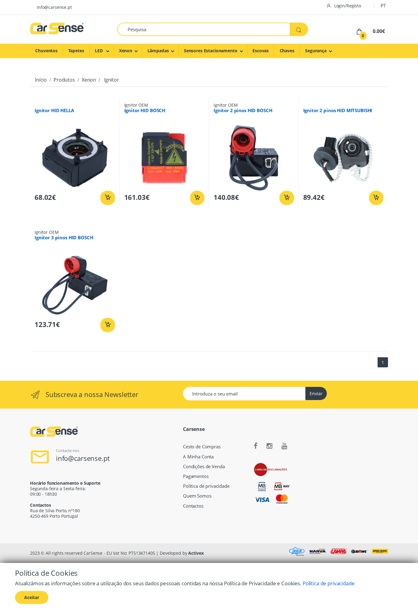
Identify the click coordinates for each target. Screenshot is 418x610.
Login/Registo (347, 6)
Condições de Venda (204, 466)
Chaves (287, 50)
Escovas (260, 50)
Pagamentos (196, 476)
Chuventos (46, 50)
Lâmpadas (158, 50)
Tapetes (76, 50)
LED (99, 50)
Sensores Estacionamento (210, 50)
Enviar (316, 393)
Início (41, 79)
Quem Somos (197, 496)
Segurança (316, 50)
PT (383, 5)
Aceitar (31, 597)
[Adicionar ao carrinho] (107, 198)
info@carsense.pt (54, 7)
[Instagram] (269, 446)
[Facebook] (256, 446)
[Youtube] (284, 446)
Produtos (64, 79)
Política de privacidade (206, 486)
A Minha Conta (198, 457)
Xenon (125, 50)
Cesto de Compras (202, 446)
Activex (195, 553)
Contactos (193, 506)
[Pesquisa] (299, 29)
